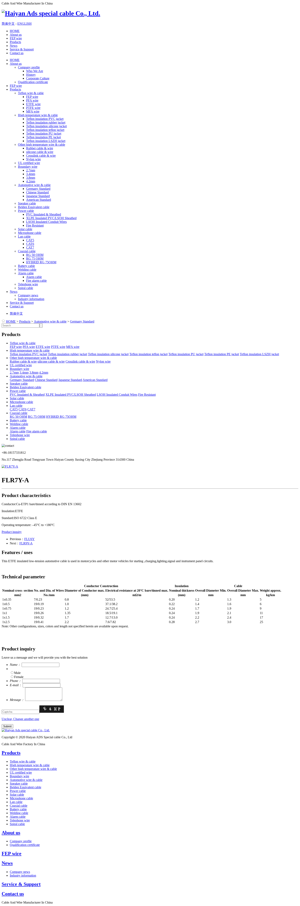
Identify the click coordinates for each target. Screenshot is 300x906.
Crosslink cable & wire (41, 155)
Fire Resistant (35, 225)
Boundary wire (27, 166)
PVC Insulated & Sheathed (43, 214)
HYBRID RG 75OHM (41, 262)
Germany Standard (38, 188)
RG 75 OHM (34, 258)
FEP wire (16, 38)
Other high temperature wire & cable (41, 144)
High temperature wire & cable (38, 115)
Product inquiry (12, 532)
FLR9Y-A (26, 543)
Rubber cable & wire (39, 148)
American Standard (38, 199)
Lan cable (24, 236)
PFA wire (32, 100)
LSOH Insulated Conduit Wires (46, 221)
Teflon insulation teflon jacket (45, 130)
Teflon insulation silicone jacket (46, 126)
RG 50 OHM (34, 255)
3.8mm (30, 177)
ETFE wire (33, 104)
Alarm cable (26, 273)
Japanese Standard (38, 196)
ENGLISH (24, 23)
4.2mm (30, 181)
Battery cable (26, 266)
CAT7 (30, 247)
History (31, 74)
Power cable (26, 210)
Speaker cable (27, 203)
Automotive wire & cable (34, 185)
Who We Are (34, 71)
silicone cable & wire (39, 152)
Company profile (29, 67)
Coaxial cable (27, 251)
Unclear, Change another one (20, 719)
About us (16, 34)
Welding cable (27, 269)
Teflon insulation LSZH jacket (45, 141)
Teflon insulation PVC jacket (44, 119)
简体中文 (8, 23)
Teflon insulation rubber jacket (45, 122)
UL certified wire (29, 163)
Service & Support (22, 49)
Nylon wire (33, 159)
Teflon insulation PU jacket (43, 133)
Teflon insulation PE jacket (43, 137)
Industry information (31, 299)
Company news (28, 295)
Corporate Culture (37, 78)
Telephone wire (28, 284)
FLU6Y (29, 539)
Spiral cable (25, 288)
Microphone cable (29, 233)
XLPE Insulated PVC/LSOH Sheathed (51, 218)
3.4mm (30, 174)
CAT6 (30, 244)
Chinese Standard (37, 192)
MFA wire (32, 111)
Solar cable (25, 229)
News (13, 45)
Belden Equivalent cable (33, 207)
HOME (15, 31)
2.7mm (30, 170)
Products (15, 42)
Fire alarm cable (36, 280)
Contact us (16, 53)
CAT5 (30, 240)
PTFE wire (33, 107)
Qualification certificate (33, 82)
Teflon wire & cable (31, 93)
